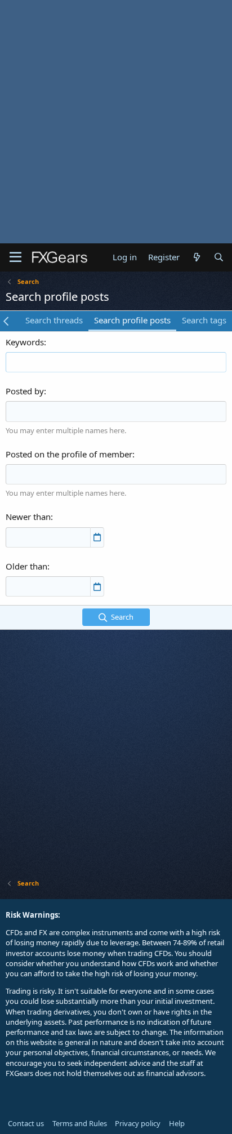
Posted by (25, 391)
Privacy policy (137, 1123)
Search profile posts (132, 320)
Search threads (54, 320)
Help (177, 1123)
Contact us (26, 1123)
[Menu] (15, 257)
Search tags (204, 320)
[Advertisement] (116, 122)
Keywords (25, 342)
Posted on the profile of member (69, 454)
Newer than (28, 516)
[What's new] (196, 257)
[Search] (219, 257)
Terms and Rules (79, 1123)
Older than (26, 566)
